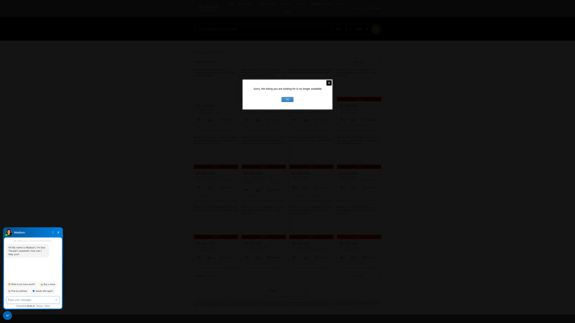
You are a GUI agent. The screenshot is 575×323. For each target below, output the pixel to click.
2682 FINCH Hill (300, 178)
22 (305, 290)
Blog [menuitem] (287, 12)
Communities (266, 4)
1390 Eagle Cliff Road (306, 110)
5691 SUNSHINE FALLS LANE (262, 178)
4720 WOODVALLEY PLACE (215, 178)
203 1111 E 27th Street (259, 110)
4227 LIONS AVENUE (308, 248)
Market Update (321, 4)
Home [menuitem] (230, 4)
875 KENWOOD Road (206, 248)
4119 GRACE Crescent (350, 248)
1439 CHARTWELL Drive (351, 110)
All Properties (200, 52)
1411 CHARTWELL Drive (256, 248)
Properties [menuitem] (245, 4)
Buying (285, 4)
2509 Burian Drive (210, 110)
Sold (227, 52)
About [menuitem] (341, 4)
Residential (216, 52)
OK (287, 99)
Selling (300, 4)
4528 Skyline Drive (358, 178)
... (297, 290)
